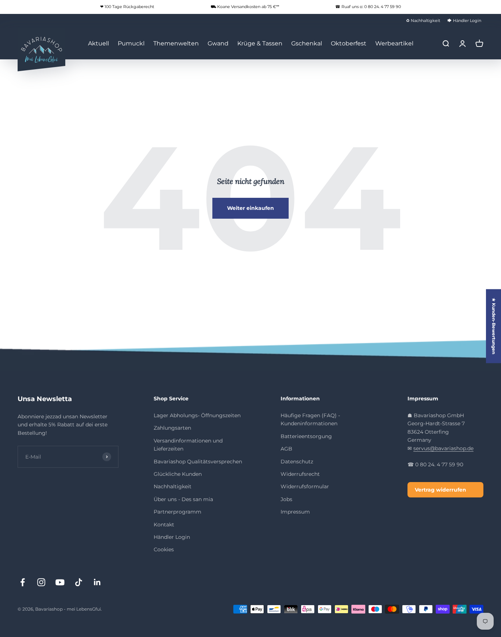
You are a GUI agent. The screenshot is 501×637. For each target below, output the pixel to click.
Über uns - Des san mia (183, 499)
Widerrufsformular (305, 486)
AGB (286, 448)
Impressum (295, 511)
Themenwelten (176, 43)
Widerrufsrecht (300, 474)
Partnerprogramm (177, 511)
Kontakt (164, 524)
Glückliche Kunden (178, 474)
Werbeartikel (394, 43)
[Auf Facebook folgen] (23, 582)
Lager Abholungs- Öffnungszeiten (197, 415)
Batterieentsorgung (306, 436)
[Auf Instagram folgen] (41, 582)
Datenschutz (297, 461)
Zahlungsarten (172, 428)
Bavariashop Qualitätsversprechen (198, 461)
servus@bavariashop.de (443, 448)
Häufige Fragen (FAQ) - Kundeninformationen (310, 419)
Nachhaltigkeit (172, 486)
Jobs (286, 499)
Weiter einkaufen (250, 208)
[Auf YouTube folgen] (60, 582)
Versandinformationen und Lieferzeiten (188, 444)
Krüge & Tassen (259, 43)
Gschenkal (306, 43)
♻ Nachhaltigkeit (423, 20)
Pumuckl (131, 43)
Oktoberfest (348, 43)
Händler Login (172, 537)
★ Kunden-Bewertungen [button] (494, 326)
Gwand (218, 43)
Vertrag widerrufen (440, 489)
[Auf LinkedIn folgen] (97, 582)
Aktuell (98, 43)
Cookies (164, 549)
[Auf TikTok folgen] (79, 582)
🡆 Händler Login (464, 20)
